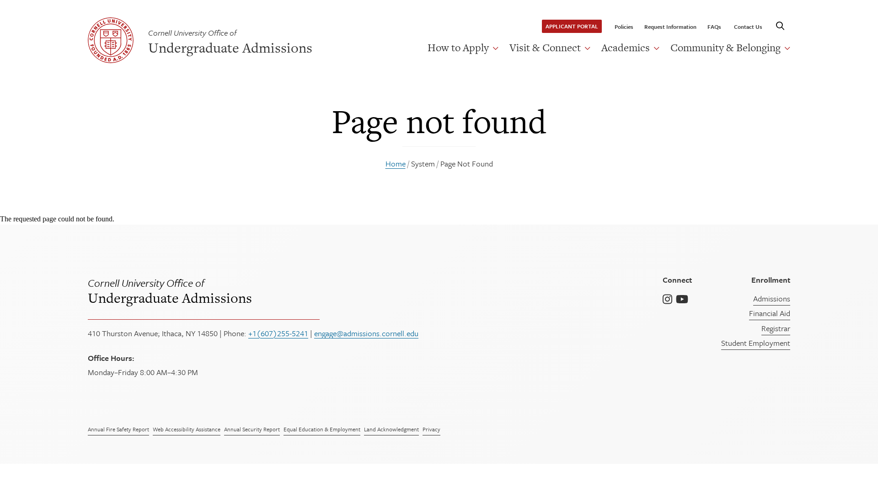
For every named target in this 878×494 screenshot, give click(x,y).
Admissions (771, 298)
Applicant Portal (572, 26)
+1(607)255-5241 (278, 333)
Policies (624, 26)
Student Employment (755, 343)
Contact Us (748, 26)
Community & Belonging (725, 47)
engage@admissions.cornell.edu (366, 333)
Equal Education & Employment (322, 429)
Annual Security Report (252, 429)
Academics (625, 47)
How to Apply (458, 47)
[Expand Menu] (493, 48)
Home (395, 163)
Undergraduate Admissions (170, 290)
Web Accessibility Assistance (186, 429)
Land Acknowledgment (391, 429)
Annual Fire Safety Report (118, 429)
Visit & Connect (545, 47)
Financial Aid (769, 313)
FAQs (714, 26)
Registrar (775, 328)
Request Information (670, 26)
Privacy (431, 429)
